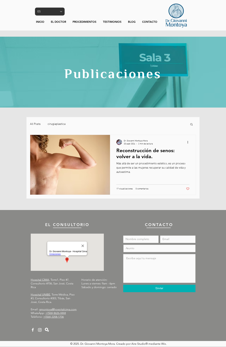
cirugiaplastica (57, 124)
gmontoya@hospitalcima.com (58, 309)
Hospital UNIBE (40, 294)
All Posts (35, 124)
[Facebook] (32, 329)
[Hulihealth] (46, 329)
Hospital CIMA (40, 279)
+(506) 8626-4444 (55, 313)
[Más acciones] (189, 142)
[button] (85, 21)
